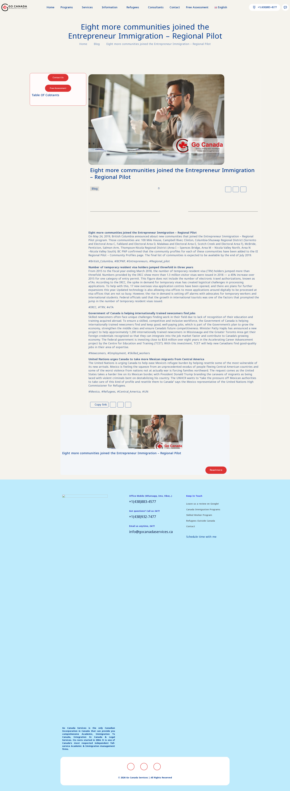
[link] (145, 432)
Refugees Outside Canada (200, 521)
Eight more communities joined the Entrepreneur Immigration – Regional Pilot (158, 44)
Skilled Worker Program (199, 515)
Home (83, 44)
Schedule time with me (201, 536)
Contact (190, 526)
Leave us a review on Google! (202, 504)
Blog (97, 44)
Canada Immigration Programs (203, 509)
